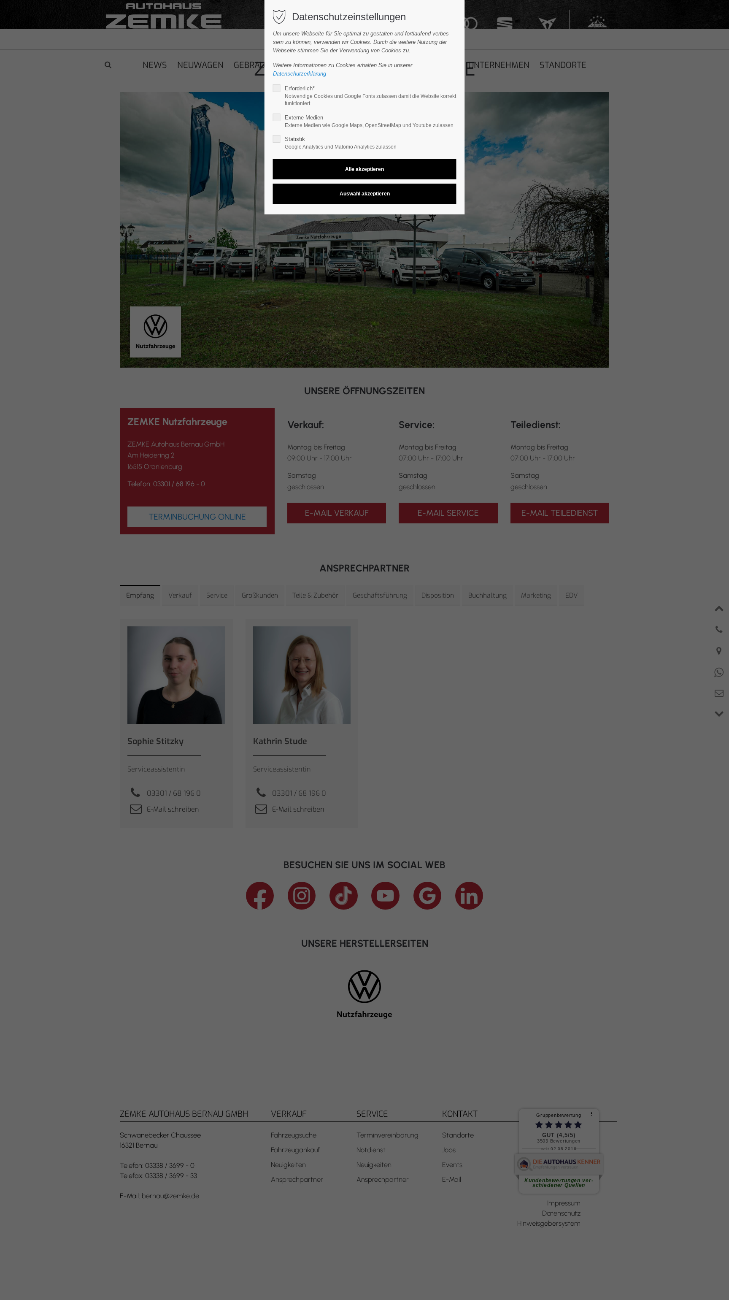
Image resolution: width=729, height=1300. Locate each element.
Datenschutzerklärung (299, 73)
